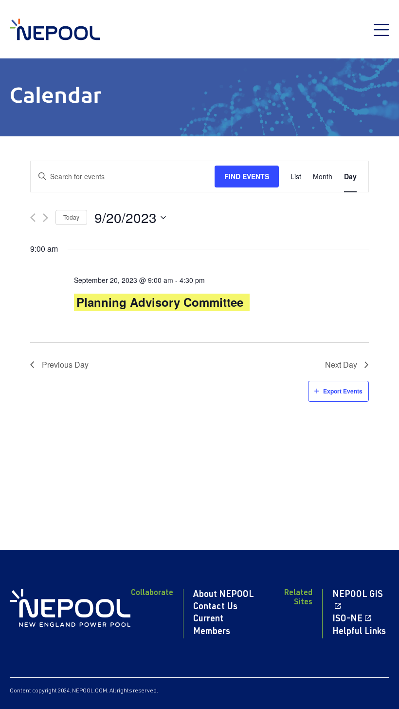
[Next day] (45, 217)
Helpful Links (359, 632)
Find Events (246, 176)
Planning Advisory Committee (159, 302)
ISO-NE (347, 619)
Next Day (341, 364)
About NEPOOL (223, 595)
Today (71, 217)
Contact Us (215, 607)
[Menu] (381, 35)
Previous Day (65, 364)
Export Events (343, 391)
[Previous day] (33, 217)
